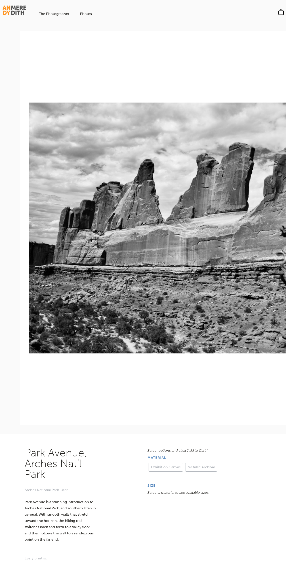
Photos (86, 14)
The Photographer (54, 14)
